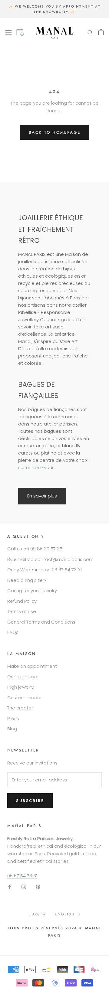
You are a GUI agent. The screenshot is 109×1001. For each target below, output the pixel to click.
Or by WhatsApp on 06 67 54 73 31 (44, 569)
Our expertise (22, 676)
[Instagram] (23, 887)
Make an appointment (32, 666)
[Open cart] (101, 32)
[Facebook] (9, 887)
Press (13, 718)
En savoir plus (42, 496)
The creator (20, 708)
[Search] (90, 31)
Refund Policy (22, 601)
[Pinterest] (38, 887)
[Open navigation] (10, 32)
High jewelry (20, 687)
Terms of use (21, 611)
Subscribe (30, 801)
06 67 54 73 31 (22, 875)
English (65, 914)
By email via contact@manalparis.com (50, 559)
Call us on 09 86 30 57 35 (34, 549)
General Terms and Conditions (41, 622)
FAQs (12, 632)
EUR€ (34, 914)
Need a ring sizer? (27, 580)
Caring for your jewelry (32, 590)
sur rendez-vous (36, 467)
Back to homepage (55, 132)
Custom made (23, 697)
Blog (12, 728)
